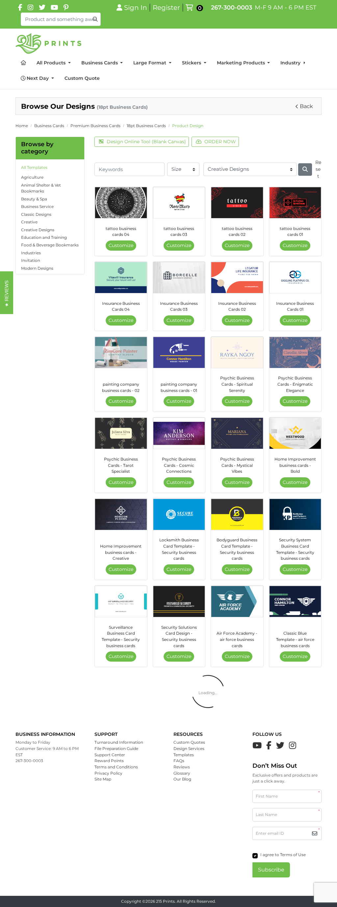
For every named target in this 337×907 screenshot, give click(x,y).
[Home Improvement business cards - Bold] (295, 433)
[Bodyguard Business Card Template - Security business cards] (237, 514)
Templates (183, 754)
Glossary (181, 773)
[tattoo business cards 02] (237, 202)
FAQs (178, 760)
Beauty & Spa (34, 198)
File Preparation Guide (116, 748)
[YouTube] (54, 7)
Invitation (30, 260)
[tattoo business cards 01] (295, 202)
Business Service (37, 206)
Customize (121, 245)
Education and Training (44, 237)
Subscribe (271, 870)
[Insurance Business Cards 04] (121, 277)
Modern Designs (37, 268)
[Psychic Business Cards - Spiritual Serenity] (237, 352)
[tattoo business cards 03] (179, 202)
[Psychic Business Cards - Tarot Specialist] (121, 433)
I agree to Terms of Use (283, 854)
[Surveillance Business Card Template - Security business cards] (121, 601)
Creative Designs (37, 229)
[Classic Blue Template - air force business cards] (295, 601)
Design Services (188, 748)
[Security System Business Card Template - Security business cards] (295, 514)
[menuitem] (23, 63)
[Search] (305, 169)
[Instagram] (30, 7)
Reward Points (109, 760)
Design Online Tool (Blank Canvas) (146, 142)
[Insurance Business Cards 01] (295, 277)
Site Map (102, 779)
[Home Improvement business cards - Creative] (121, 514)
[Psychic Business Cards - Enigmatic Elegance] (295, 352)
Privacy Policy (108, 773)
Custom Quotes (189, 742)
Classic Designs (36, 214)
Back (306, 106)
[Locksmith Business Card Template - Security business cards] (179, 514)
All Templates (34, 167)
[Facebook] (20, 7)
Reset (318, 169)
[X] (42, 7)
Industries (31, 252)
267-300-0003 (231, 7)
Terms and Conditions (116, 766)
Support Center (109, 754)
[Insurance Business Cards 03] (179, 277)
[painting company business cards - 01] (179, 352)
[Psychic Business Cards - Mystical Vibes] (237, 433)
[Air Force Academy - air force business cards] (237, 601)
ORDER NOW (220, 142)
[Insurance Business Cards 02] (237, 277)
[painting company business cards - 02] (121, 352)
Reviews (181, 766)
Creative (29, 221)
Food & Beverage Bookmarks (50, 244)
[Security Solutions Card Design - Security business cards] (179, 601)
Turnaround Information (118, 742)
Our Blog (182, 779)
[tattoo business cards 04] (121, 202)
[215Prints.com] (48, 43)
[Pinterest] (66, 7)
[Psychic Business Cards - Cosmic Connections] (179, 433)
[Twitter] (280, 745)
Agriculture (32, 177)
